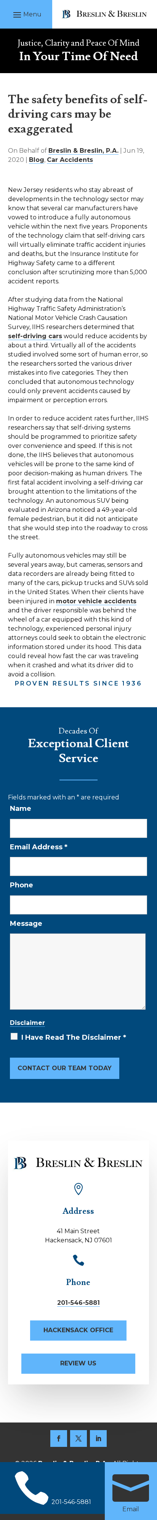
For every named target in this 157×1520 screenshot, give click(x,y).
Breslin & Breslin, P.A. (83, 150)
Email (130, 1509)
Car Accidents (70, 159)
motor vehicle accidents (96, 601)
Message (26, 923)
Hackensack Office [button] (78, 1330)
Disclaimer (27, 1022)
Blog (36, 159)
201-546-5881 (78, 1302)
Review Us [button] (78, 1363)
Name (20, 808)
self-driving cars (35, 336)
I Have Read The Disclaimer (73, 1037)
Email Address (38, 847)
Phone (21, 885)
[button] (26, 14)
